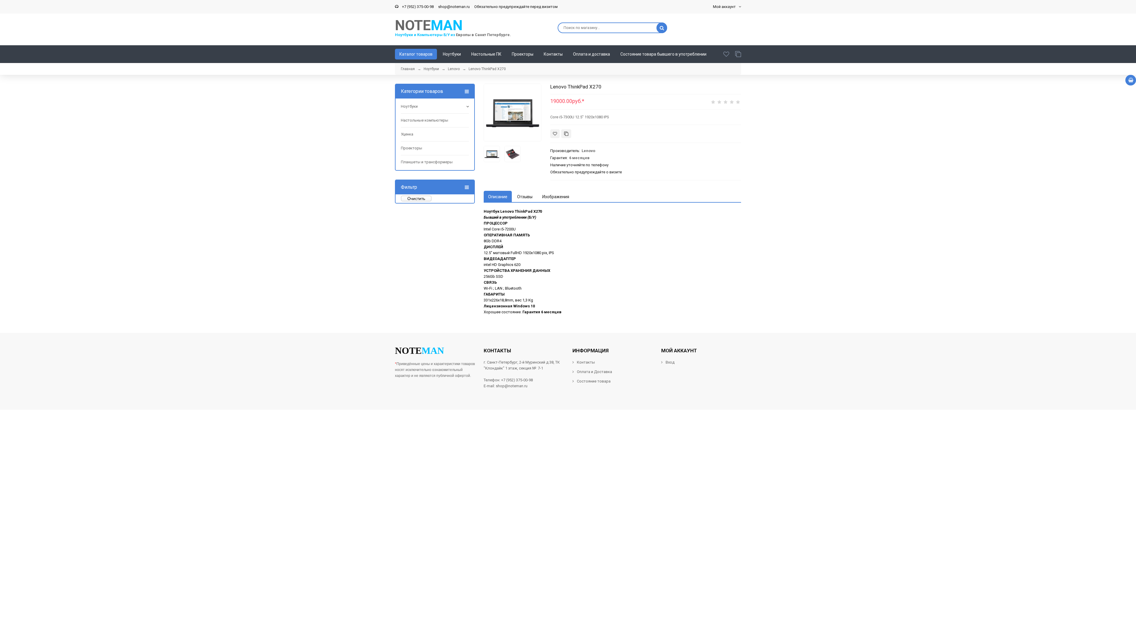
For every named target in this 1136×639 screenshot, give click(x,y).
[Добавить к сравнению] (566, 133)
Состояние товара (593, 381)
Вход (670, 362)
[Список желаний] (726, 54)
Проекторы (411, 148)
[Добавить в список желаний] (555, 133)
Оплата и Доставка (594, 371)
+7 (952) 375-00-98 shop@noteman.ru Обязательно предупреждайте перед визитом (479, 6)
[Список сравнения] (738, 54)
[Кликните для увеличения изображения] (512, 112)
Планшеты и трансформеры (427, 162)
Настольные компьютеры (424, 120)
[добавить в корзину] (1130, 80)
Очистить (416, 198)
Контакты (586, 362)
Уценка (407, 134)
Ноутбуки (409, 106)
